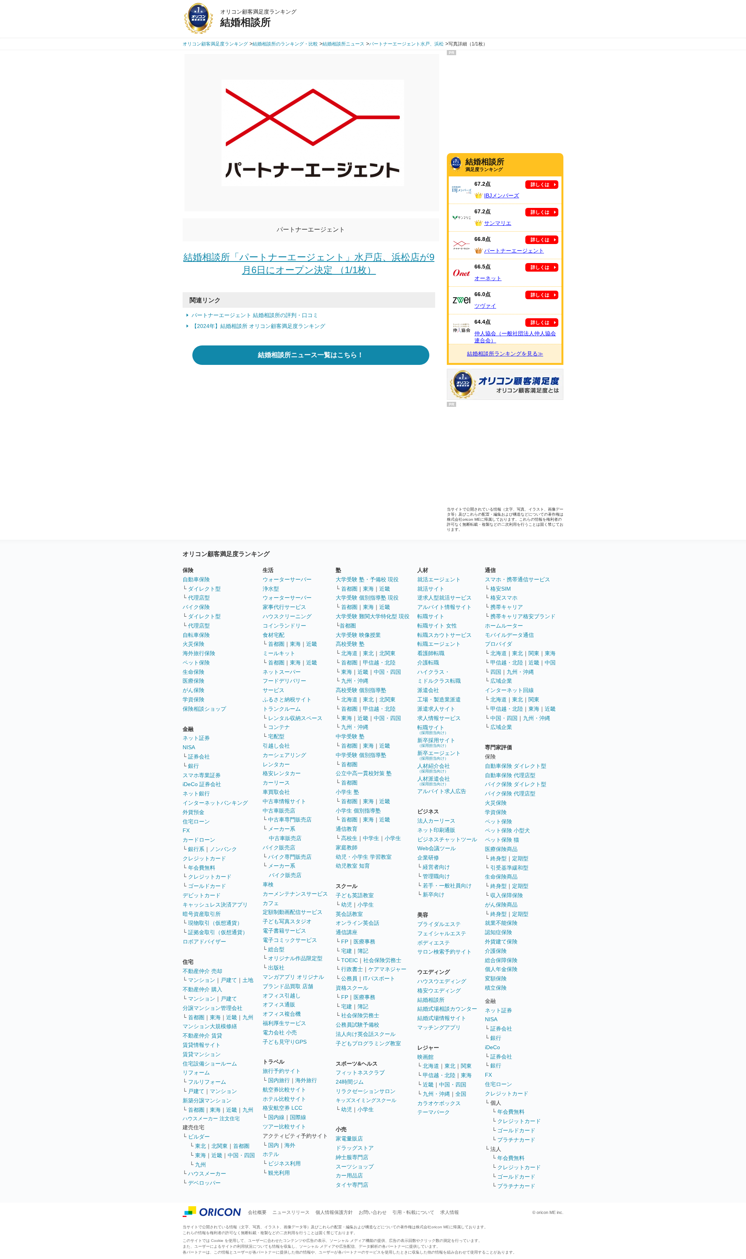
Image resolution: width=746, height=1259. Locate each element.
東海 (215, 1017)
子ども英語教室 (355, 895)
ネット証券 (196, 738)
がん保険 (193, 690)
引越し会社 (276, 746)
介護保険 (496, 951)
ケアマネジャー (387, 969)
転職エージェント (439, 644)
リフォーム (196, 1072)
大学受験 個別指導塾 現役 (367, 598)
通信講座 (346, 932)
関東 (466, 1066)
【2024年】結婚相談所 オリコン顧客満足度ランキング (258, 326)
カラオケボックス (439, 1103)
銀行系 (196, 849)
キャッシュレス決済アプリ (215, 905)
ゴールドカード (207, 886)
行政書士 (352, 969)
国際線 (298, 1117)
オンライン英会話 (357, 923)
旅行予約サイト (282, 1071)
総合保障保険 (501, 960)
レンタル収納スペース (295, 718)
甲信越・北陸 (379, 662)
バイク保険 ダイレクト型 (515, 784)
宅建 (346, 951)
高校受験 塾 (350, 644)
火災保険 (193, 644)
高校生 (349, 838)
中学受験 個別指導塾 (361, 755)
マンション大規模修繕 (210, 1026)
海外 (289, 1145)
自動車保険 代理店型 (510, 775)
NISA (189, 747)
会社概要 (257, 1212)
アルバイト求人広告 (441, 791)
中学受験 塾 (350, 736)
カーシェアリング (284, 755)
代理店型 (199, 598)
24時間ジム (350, 1082)
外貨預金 (193, 812)
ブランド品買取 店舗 (288, 986)
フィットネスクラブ (360, 1072)
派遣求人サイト (436, 709)
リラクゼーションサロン (366, 1091)
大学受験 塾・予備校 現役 (367, 579)
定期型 (520, 858)
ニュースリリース (291, 1212)
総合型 (276, 949)
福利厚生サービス (284, 1023)
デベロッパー (204, 1183)
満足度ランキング (484, 164)
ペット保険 (196, 662)
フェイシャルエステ (441, 933)
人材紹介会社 (433, 768)
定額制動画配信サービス (292, 912)
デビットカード (202, 895)
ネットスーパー (282, 672)
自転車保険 (196, 635)
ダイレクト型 (204, 589)
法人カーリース (436, 821)
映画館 (425, 1057)
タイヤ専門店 (352, 1185)
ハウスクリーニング (287, 616)
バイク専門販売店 (290, 857)
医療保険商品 (501, 849)
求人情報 (449, 1212)
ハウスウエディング (441, 981)
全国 (460, 1094)
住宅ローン (196, 821)
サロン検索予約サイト (444, 952)
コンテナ (279, 727)
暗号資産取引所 (202, 914)
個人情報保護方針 (334, 1212)
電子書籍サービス (284, 931)
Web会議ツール (436, 848)
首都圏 (196, 1017)
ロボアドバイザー (204, 941)
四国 (495, 672)
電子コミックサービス (290, 940)
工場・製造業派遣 (439, 699)
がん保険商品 (501, 905)
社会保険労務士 (382, 960)
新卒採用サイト (436, 742)
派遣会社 (428, 690)
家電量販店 (349, 1138)
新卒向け (433, 894)
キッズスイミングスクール (366, 1100)
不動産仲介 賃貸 (202, 1035)
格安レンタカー (282, 773)
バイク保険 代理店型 (510, 793)
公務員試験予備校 (357, 1025)
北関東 (219, 1146)
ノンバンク (223, 849)
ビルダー (199, 1136)
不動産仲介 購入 (202, 989)
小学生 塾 (347, 792)
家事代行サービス (284, 607)
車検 (268, 884)
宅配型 (276, 736)
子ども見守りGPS (285, 1042)
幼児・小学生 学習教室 (364, 857)
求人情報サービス (439, 718)
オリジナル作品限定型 (295, 958)
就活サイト (430, 589)
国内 (273, 1145)
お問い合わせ (373, 1212)
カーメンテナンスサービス (295, 894)
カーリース (276, 782)
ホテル (271, 1154)
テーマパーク (433, 1112)
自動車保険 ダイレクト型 (515, 766)
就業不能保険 (501, 923)
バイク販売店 (279, 847)
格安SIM (500, 589)
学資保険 (193, 699)
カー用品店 (349, 1175)
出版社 (276, 967)
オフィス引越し (282, 995)
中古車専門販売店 (290, 819)
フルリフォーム (207, 1082)
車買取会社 (276, 792)
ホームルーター (504, 626)
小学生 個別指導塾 (358, 810)
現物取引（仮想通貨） (215, 923)
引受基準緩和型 (509, 868)
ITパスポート (379, 978)
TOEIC (349, 960)
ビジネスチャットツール (447, 839)
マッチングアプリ (439, 1027)
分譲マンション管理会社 (212, 1008)
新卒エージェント (439, 755)
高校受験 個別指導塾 (361, 690)
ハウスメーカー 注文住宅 (211, 1118)
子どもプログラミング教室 (368, 1043)
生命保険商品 (501, 877)
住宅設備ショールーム (210, 1063)
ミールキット (279, 653)
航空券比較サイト (284, 1089)
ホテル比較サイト (284, 1099)
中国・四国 (241, 1155)
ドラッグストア (355, 1148)
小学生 (393, 838)
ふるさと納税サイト (287, 699)
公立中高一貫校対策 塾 (364, 773)
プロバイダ (498, 644)
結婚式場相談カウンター (447, 1009)
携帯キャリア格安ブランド (523, 616)
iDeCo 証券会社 (202, 784)
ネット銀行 (196, 793)
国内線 (276, 1117)
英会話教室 (349, 914)
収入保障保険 (506, 895)
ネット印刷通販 (436, 830)
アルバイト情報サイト (444, 607)
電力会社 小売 (280, 1032)
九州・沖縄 (354, 681)
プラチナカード (516, 1140)
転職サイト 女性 (437, 626)
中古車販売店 (279, 810)
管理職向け (436, 876)
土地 (247, 980)
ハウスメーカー (207, 1173)
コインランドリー (284, 626)
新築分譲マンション (207, 1100)
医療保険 (193, 681)
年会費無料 (201, 868)
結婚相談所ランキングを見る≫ (505, 353)
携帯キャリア (506, 607)
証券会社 (199, 756)
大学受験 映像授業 (358, 635)
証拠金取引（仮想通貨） (218, 932)
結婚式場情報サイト (441, 1018)
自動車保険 (196, 579)
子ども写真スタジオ (287, 921)
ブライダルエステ (439, 924)
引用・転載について (413, 1212)
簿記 (362, 951)
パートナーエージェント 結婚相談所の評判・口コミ (255, 315)
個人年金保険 (501, 969)
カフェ (271, 903)
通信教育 (346, 829)
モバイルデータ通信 (509, 635)
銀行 (193, 766)
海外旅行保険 (199, 653)
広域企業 (501, 681)
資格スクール (352, 988)
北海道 (349, 653)
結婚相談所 (430, 1000)
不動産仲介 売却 (202, 971)
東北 (200, 1146)
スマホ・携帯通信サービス (517, 579)
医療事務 (364, 941)
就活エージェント (439, 579)
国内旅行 (279, 1080)
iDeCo (492, 1047)
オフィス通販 (279, 1004)
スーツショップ (355, 1166)
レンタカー (276, 764)
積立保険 (496, 988)
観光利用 (279, 1173)
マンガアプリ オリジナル (293, 977)
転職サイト (430, 616)
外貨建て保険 (501, 941)
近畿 (231, 1017)
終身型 (498, 858)
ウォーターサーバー (287, 579)
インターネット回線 (509, 690)
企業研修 (428, 857)
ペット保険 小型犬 (507, 830)
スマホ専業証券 (202, 775)
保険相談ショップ (204, 709)
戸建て (229, 980)
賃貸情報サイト (202, 1045)
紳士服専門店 (352, 1157)
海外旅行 (306, 1080)
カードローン (199, 840)
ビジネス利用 (284, 1163)
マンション (201, 980)
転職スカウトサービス (444, 635)
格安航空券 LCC (282, 1108)
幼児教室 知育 (353, 866)
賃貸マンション (202, 1054)
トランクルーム (282, 709)
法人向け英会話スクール (366, 1034)
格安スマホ (504, 598)
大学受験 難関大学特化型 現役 (373, 616)
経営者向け (436, 867)
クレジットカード (204, 858)
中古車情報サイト (284, 801)
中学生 (371, 838)
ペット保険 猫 (502, 840)
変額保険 (496, 978)
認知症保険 (498, 932)
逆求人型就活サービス (444, 598)
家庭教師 (346, 847)
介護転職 (428, 662)
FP (344, 941)
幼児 (346, 905)
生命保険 (193, 672)
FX (186, 830)
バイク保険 (196, 607)
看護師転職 (430, 653)
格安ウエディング (439, 990)
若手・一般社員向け (447, 885)
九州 (247, 1017)
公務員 (349, 978)
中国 (550, 662)
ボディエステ (433, 943)
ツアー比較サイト (284, 1126)
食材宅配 (273, 635)
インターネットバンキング (215, 803)
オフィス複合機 (282, 1014)
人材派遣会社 (433, 781)
